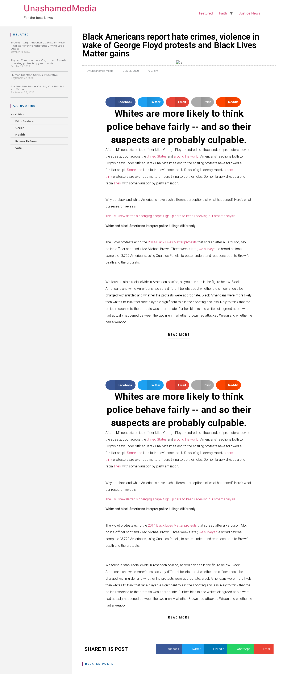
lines (117, 183)
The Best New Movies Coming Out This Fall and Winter (37, 88)
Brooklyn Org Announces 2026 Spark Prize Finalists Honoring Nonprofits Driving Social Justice (38, 45)
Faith (223, 13)
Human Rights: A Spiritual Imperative (34, 74)
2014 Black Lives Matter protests (172, 242)
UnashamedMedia (60, 8)
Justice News (249, 13)
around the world (186, 156)
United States (157, 156)
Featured (206, 13)
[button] (120, 102)
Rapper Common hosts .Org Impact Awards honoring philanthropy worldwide (38, 62)
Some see (134, 170)
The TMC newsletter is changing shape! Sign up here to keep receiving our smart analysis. (170, 216)
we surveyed (208, 249)
